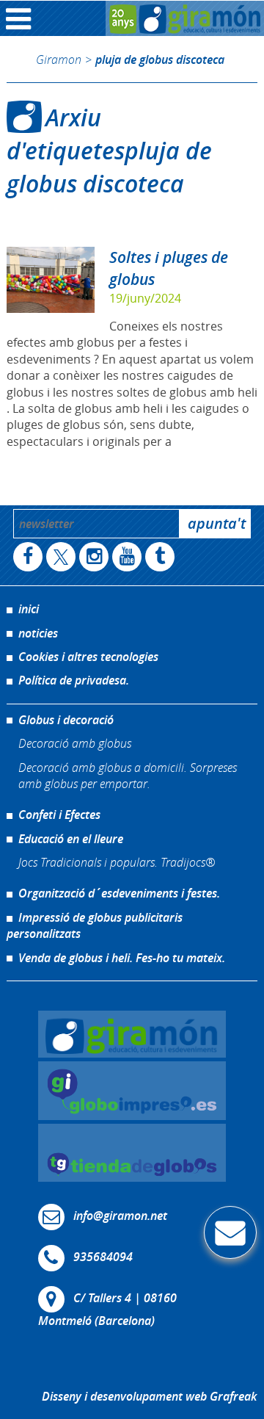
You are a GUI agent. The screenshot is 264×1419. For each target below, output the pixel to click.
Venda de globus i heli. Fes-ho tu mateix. (121, 958)
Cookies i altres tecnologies (88, 657)
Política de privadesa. (73, 680)
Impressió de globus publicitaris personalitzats (95, 925)
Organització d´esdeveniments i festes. (119, 893)
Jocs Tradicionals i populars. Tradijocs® (116, 862)
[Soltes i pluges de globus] (51, 280)
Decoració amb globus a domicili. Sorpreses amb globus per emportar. (127, 775)
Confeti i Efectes (59, 814)
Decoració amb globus (74, 743)
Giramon (58, 59)
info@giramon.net (120, 1216)
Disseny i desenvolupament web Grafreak (149, 1396)
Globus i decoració (66, 720)
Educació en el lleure (70, 839)
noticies (38, 633)
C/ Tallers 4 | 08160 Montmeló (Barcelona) (107, 1309)
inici (28, 609)
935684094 (103, 1257)
